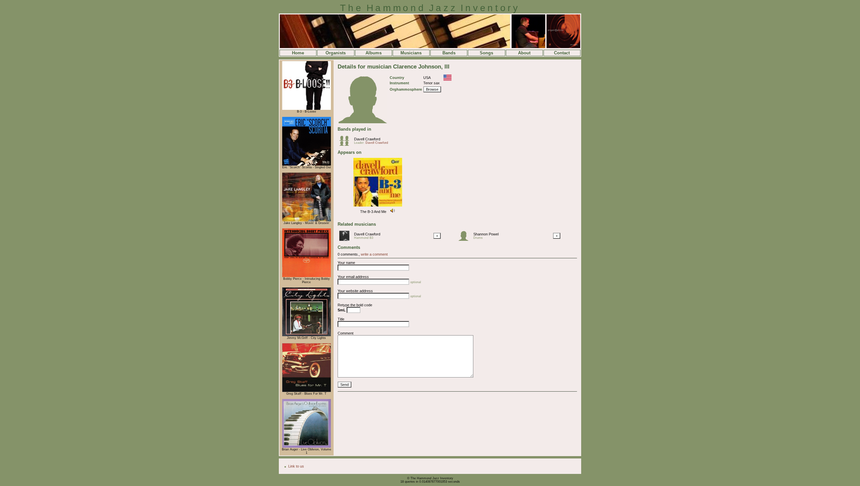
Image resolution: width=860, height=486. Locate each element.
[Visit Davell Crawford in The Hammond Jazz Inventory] (346, 239)
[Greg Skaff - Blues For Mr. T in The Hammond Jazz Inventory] (306, 391)
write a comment (374, 254)
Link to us (296, 466)
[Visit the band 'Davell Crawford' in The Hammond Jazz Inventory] (346, 144)
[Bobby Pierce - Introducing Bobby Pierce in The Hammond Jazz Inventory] (306, 276)
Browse (432, 89)
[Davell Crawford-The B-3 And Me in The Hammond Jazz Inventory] (377, 207)
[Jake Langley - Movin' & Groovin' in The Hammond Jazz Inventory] (306, 220)
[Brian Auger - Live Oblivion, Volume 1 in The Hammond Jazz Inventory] (306, 446)
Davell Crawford (367, 139)
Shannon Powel (486, 234)
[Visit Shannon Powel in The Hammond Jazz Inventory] (465, 239)
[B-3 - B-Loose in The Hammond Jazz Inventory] (306, 109)
